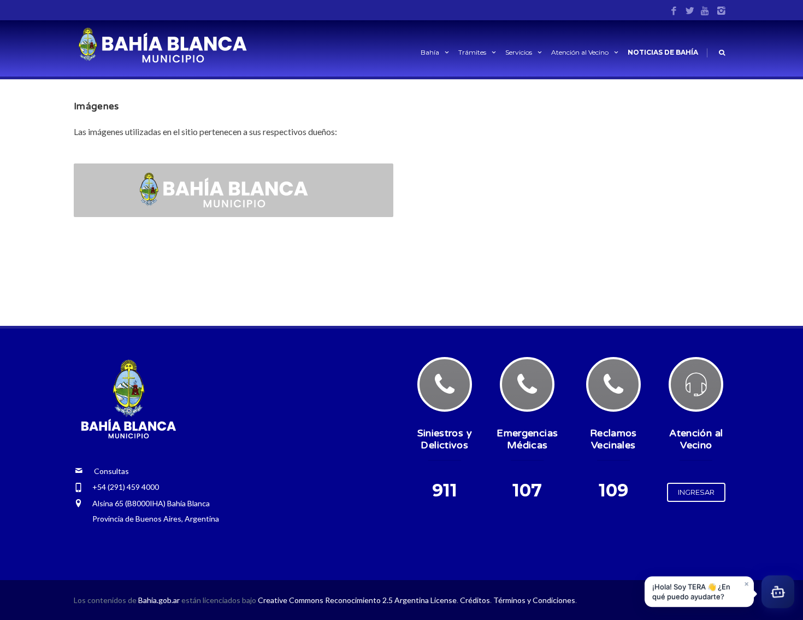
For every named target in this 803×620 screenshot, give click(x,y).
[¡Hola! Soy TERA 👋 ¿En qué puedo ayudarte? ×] (777, 592)
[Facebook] (674, 11)
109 (613, 490)
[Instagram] (721, 11)
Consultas (105, 471)
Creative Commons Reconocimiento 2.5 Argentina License (357, 600)
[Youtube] (705, 11)
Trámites (472, 52)
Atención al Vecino (580, 52)
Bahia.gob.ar (159, 600)
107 (527, 490)
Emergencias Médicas (527, 439)
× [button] (746, 583)
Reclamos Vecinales (613, 439)
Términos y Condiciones (534, 600)
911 (444, 490)
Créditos (475, 600)
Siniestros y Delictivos (444, 439)
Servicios (518, 52)
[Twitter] (690, 11)
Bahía (430, 52)
